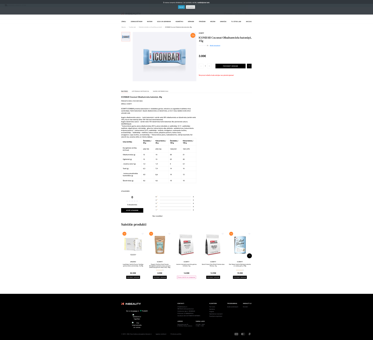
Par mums (212, 307)
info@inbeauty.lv (182, 307)
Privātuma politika (176, 334)
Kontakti (245, 307)
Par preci (124, 91)
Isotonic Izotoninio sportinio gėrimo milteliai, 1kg (186, 265)
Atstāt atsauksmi (132, 210)
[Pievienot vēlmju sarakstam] (249, 66)
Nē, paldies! (190, 7)
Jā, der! (181, 7)
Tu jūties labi (236, 21)
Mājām (212, 21)
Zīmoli (123, 21)
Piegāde (211, 311)
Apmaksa (212, 309)
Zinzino (133, 262)
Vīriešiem (202, 21)
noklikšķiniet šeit (203, 3)
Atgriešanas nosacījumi (216, 314)
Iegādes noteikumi (161, 334)
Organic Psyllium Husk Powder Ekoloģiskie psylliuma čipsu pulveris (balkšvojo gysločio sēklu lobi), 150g (159, 265)
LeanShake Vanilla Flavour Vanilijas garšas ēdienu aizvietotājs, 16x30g (133, 265)
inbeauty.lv (148, 334)
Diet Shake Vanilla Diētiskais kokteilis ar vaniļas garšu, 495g (240, 265)
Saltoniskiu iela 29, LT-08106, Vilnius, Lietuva (184, 325)
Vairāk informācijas (160, 91)
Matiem (149, 21)
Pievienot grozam (230, 66)
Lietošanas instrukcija (140, 91)
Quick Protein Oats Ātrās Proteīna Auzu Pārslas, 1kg (213, 265)
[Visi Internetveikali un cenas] (137, 325)
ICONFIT (201, 33)
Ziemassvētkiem (136, 21)
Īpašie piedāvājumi (232, 307)
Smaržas (223, 21)
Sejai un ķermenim (164, 21)
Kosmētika (179, 21)
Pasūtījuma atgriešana (215, 316)
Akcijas (249, 21)
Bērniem (191, 21)
